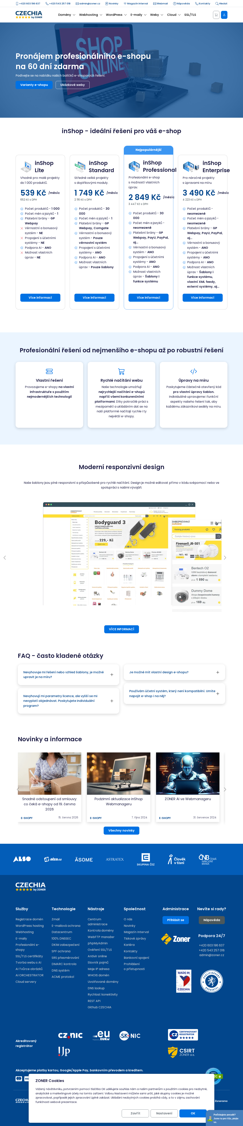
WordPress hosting (30, 926)
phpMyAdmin (98, 943)
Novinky (113, 3)
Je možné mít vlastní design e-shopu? (159, 672)
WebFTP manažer (101, 937)
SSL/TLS (190, 15)
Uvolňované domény (103, 982)
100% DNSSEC (61, 938)
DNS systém (60, 970)
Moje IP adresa (98, 969)
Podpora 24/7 (211, 935)
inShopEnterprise (213, 167)
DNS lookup (96, 988)
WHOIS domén (98, 975)
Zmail (56, 919)
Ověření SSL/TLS (100, 950)
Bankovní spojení (136, 958)
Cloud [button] (171, 15)
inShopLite (44, 167)
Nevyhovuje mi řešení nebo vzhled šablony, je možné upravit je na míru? (63, 674)
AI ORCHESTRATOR (29, 975)
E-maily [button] (136, 15)
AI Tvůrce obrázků (29, 969)
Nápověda (183, 3)
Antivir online (97, 956)
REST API (94, 1001)
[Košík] (216, 15)
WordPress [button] (114, 15)
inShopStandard (101, 167)
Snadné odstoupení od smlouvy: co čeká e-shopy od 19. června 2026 (49, 804)
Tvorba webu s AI (28, 962)
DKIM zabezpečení (66, 945)
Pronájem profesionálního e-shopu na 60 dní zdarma (83, 61)
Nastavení (164, 1113)
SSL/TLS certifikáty (29, 956)
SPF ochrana (61, 951)
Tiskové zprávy (135, 938)
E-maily (21, 938)
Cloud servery (26, 982)
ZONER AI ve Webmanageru (188, 799)
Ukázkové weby (72, 85)
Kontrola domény (101, 930)
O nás (128, 919)
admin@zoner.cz (89, 3)
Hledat (223, 3)
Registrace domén (29, 919)
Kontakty (204, 3)
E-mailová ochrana (66, 926)
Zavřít (135, 1113)
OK (193, 1113)
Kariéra (129, 945)
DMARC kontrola (64, 964)
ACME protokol (63, 977)
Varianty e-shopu (34, 85)
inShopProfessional (156, 166)
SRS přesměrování (65, 958)
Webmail (162, 3)
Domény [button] (64, 15)
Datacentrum (62, 932)
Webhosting (25, 932)
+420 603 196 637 (29, 3)
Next (225, 557)
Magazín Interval (137, 3)
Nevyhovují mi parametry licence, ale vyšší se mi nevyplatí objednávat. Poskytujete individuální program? (60, 701)
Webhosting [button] (88, 15)
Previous (4, 557)
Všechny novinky (121, 830)
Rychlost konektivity (103, 994)
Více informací (40, 297)
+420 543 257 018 (59, 3)
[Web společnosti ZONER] (175, 939)
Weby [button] (154, 15)
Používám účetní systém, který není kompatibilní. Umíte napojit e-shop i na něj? (172, 693)
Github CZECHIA (99, 1007)
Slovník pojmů (98, 962)
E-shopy (26, 818)
